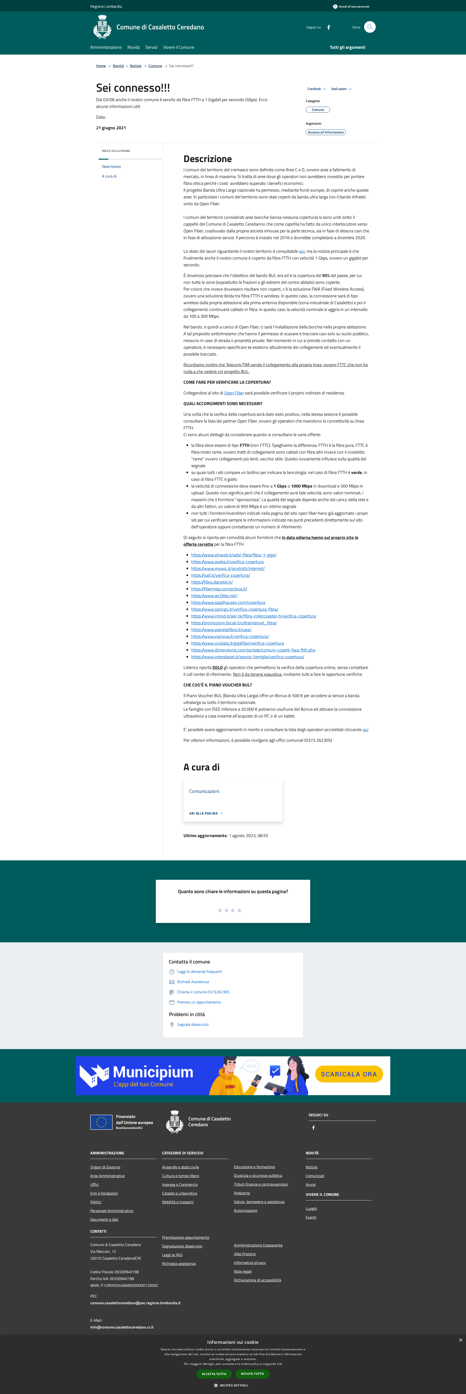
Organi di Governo (105, 1167)
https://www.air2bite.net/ (214, 595)
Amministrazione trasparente (258, 1245)
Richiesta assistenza (179, 1263)
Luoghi (311, 1208)
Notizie (135, 66)
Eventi (311, 1217)
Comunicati (315, 1176)
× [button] (460, 1340)
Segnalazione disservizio (182, 1246)
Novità (118, 66)
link (279, 1364)
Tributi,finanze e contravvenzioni (261, 1184)
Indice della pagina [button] (116, 150)
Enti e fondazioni (104, 1193)
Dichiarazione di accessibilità (257, 1280)
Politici (95, 1202)
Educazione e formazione (254, 1167)
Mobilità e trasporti (178, 1202)
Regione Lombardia (106, 6)
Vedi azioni (339, 88)
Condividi (315, 88)
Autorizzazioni (246, 1210)
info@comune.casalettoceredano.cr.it (122, 1327)
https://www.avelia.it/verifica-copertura (227, 561)
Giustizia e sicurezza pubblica (258, 1175)
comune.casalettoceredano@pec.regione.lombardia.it (135, 1303)
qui (302, 251)
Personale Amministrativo (111, 1211)
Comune (155, 66)
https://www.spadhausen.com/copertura (228, 602)
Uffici (94, 1184)
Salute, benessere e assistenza (259, 1202)
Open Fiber (234, 393)
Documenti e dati (104, 1219)
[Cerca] (370, 27)
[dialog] (233, 1364)
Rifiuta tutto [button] (252, 1374)
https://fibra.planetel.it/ (212, 582)
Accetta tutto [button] (214, 1374)
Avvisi (311, 1184)
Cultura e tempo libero (180, 1176)
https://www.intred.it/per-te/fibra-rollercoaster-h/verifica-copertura (253, 616)
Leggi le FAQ (172, 1255)
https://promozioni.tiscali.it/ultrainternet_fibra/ (234, 623)
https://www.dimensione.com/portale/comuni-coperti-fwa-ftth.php (253, 650)
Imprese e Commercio (180, 1184)
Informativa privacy (250, 1262)
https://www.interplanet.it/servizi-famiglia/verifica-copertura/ (247, 656)
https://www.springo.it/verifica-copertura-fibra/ (234, 609)
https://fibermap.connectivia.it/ (219, 589)
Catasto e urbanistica (179, 1193)
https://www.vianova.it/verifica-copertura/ (230, 636)
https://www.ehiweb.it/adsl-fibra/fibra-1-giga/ (233, 555)
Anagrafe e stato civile (180, 1167)
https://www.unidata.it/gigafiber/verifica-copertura (237, 643)
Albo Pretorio (245, 1254)
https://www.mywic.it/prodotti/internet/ (228, 568)
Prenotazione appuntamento (185, 1237)
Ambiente (242, 1193)
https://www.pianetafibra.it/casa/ (221, 629)
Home (101, 66)
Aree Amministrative (107, 1176)
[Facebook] (327, 27)
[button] (233, 1385)
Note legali (243, 1271)
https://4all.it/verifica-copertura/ (220, 575)
